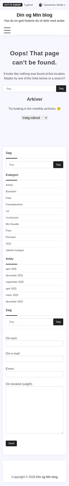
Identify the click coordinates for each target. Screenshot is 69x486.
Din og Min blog (34, 15)
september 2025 (15, 281)
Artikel (9, 185)
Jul (7, 211)
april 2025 (11, 288)
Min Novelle (12, 224)
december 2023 (14, 301)
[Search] (63, 30)
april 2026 (11, 269)
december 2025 (14, 275)
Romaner (11, 237)
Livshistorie (12, 217)
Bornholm (11, 191)
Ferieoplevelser (14, 204)
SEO (8, 243)
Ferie (8, 198)
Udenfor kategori (15, 250)
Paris (9, 230)
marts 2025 (12, 295)
